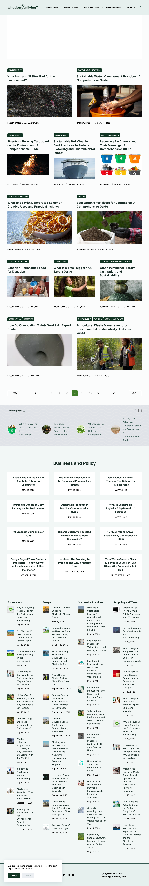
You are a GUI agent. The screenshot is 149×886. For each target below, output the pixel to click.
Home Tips (28, 319)
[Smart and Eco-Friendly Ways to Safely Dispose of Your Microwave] (116, 609)
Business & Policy (115, 7)
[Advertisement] (74, 35)
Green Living (61, 262)
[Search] (141, 7)
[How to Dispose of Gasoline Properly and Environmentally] (116, 630)
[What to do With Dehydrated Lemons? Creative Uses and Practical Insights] (39, 227)
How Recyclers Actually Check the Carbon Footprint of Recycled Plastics (131, 808)
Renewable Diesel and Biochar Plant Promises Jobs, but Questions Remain (61, 634)
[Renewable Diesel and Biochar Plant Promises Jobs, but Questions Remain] (46, 630)
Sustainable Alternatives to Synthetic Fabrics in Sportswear (28, 481)
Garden (81, 196)
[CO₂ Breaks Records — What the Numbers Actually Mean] (10, 791)
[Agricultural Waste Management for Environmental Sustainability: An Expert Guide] (109, 354)
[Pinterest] (69, 875)
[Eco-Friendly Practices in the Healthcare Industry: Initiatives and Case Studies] (81, 663)
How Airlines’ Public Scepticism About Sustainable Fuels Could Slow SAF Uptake (61, 808)
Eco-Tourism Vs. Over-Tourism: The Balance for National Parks (120, 481)
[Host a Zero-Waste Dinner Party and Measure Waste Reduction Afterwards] (81, 783)
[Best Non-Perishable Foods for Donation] (28, 286)
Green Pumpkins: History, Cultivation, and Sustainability (117, 271)
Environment (52, 7)
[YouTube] (73, 875)
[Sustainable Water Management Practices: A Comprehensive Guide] (109, 101)
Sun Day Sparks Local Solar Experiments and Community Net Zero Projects (60, 701)
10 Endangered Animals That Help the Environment (96, 429)
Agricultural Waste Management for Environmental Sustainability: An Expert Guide (105, 329)
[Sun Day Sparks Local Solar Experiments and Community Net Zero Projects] (46, 697)
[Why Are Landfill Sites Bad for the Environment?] (39, 101)
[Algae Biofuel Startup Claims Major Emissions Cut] (46, 677)
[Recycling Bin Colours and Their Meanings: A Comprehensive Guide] (121, 164)
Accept (14, 875)
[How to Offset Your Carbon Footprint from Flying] (81, 763)
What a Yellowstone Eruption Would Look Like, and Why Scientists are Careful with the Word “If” (25, 748)
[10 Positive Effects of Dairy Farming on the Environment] (10, 653)
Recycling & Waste (93, 7)
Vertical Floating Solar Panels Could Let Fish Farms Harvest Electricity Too (60, 658)
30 (66, 393)
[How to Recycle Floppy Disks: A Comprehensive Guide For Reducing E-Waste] (116, 650)
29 (58, 393)
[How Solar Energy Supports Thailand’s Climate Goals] (46, 609)
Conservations (70, 7)
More (129, 7)
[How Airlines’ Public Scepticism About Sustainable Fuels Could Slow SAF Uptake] (46, 803)
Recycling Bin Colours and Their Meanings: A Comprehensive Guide (118, 145)
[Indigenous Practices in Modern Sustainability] (10, 770)
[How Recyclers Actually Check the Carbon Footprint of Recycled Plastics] (116, 803)
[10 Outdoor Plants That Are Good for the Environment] (46, 429)
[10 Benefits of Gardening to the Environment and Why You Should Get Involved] (10, 697)
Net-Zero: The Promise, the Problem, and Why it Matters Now (74, 563)
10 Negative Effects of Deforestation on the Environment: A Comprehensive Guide (132, 429)
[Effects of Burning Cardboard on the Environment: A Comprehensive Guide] (28, 164)
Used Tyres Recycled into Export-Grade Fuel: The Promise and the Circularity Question (132, 835)
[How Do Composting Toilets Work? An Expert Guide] (39, 350)
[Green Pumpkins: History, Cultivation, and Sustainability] (121, 290)
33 (90, 393)
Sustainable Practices (89, 70)
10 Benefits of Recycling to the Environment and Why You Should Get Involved (25, 678)
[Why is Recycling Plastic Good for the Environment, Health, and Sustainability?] (10, 609)
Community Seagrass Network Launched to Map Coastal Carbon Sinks (96, 841)
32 (82, 393)
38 (113, 393)
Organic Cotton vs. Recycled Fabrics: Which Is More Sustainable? (74, 535)
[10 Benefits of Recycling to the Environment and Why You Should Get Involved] (10, 673)
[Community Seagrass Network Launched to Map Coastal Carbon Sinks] (81, 836)
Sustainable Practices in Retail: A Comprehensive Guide (74, 508)
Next (134, 393)
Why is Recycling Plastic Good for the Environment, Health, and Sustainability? (25, 614)
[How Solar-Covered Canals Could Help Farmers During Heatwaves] (46, 720)
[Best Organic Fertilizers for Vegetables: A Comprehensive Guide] (109, 227)
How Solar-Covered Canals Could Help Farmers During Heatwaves (60, 725)
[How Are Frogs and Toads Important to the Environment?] (10, 720)
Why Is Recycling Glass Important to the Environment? (28, 429)
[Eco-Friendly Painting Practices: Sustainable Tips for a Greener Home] (81, 736)
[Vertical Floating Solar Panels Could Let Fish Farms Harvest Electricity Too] (46, 653)
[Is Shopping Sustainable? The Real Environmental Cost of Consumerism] (10, 811)
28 (51, 393)
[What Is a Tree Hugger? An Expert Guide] (74, 286)
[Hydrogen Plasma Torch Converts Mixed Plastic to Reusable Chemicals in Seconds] (46, 777)
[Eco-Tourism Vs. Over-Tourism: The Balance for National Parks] (10, 633)
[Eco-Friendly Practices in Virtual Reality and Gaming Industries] (81, 642)
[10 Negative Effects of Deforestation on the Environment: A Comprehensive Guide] (115, 429)
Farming (98, 319)
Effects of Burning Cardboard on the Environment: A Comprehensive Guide (28, 145)
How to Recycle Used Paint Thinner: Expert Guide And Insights (131, 704)
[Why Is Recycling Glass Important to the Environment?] (11, 429)
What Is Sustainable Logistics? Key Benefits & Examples (120, 508)
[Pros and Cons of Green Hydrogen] (46, 827)
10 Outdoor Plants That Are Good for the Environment (62, 429)
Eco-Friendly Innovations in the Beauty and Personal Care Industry (74, 481)
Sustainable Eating (18, 196)
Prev (15, 393)
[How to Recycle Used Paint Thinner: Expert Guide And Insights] (116, 700)
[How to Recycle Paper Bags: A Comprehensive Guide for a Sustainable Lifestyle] (116, 673)
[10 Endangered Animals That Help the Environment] (81, 429)
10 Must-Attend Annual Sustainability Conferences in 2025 (121, 535)
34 (98, 393)
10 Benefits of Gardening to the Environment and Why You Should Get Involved (25, 701)
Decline (28, 875)
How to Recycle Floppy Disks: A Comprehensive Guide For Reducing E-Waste (132, 654)
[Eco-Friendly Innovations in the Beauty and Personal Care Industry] (81, 689)
